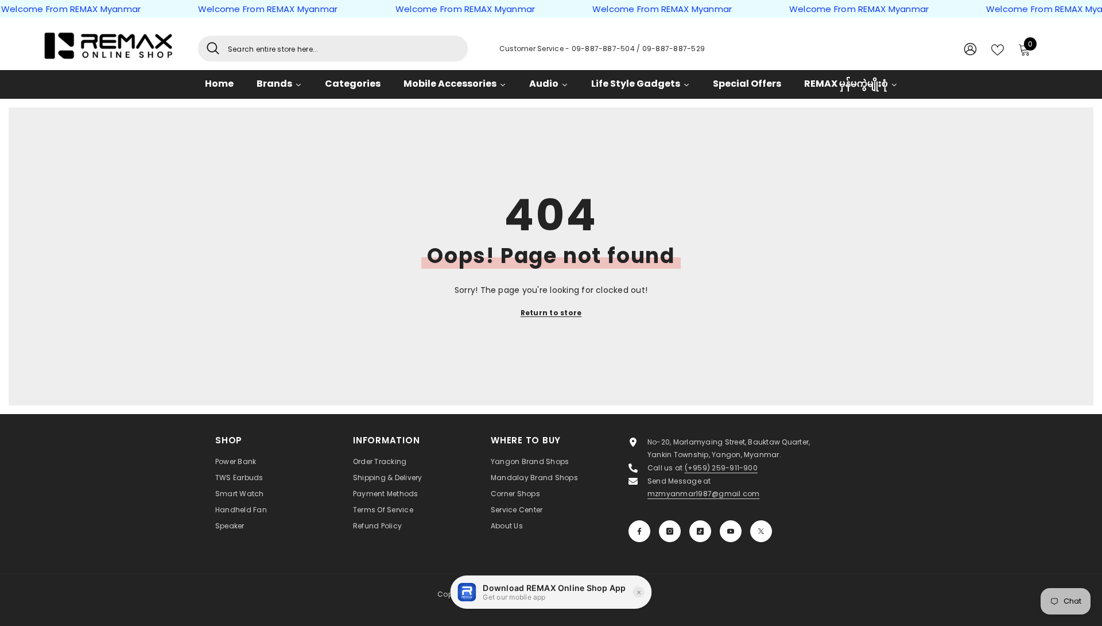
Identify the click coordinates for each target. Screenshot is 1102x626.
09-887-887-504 (604, 48)
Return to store (551, 313)
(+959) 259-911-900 (721, 468)
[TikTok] (700, 531)
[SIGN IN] (970, 48)
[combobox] (343, 48)
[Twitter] (761, 531)
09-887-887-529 (673, 48)
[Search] (333, 48)
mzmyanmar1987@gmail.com (703, 494)
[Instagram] (670, 531)
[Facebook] (639, 531)
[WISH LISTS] (997, 48)
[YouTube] (731, 531)
